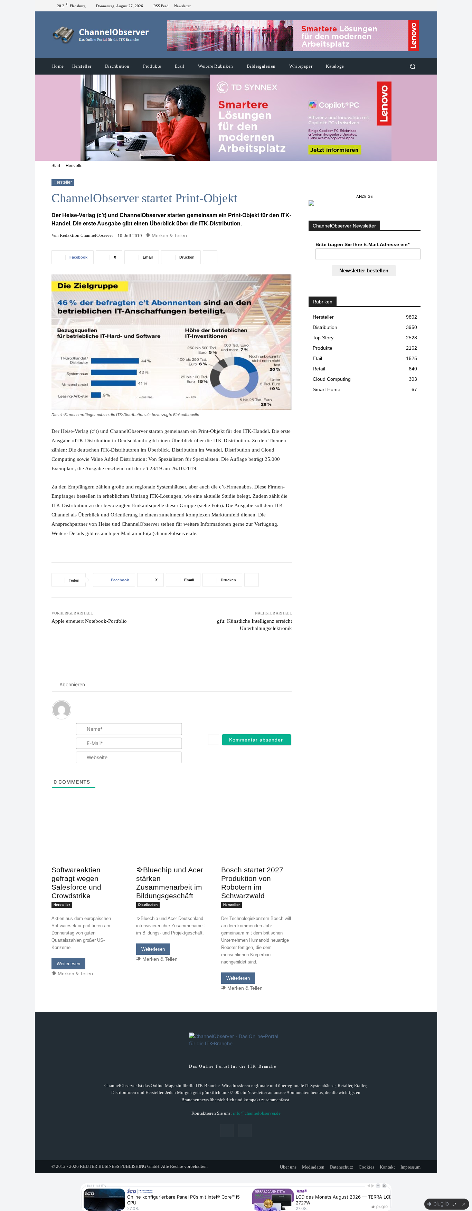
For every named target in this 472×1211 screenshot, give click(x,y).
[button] (412, 66)
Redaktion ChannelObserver (86, 235)
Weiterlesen (68, 963)
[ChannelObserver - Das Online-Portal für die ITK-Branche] (101, 35)
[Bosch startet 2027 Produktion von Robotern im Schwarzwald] (256, 844)
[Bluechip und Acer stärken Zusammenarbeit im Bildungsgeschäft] (171, 844)
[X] (416, 6)
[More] (210, 257)
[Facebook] (408, 6)
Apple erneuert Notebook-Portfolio (89, 621)
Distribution (148, 905)
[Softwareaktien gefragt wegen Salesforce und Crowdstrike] (86, 844)
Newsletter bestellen (363, 270)
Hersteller (75, 165)
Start (55, 165)
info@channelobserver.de (257, 1113)
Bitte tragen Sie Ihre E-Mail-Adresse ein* (362, 244)
